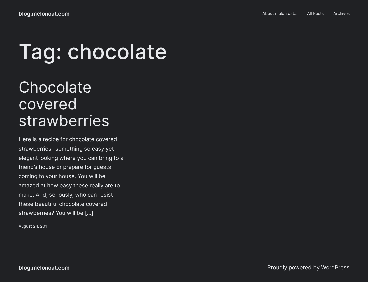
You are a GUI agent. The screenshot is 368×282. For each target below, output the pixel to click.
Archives (341, 13)
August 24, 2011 (34, 226)
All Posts (315, 13)
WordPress (335, 267)
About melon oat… (279, 13)
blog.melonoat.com (44, 13)
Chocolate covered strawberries (64, 104)
